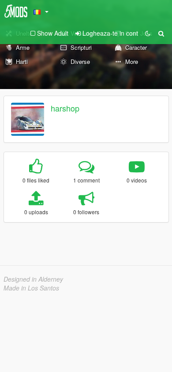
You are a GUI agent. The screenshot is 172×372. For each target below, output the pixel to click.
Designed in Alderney (33, 279)
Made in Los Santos (31, 287)
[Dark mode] (148, 33)
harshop (65, 108)
